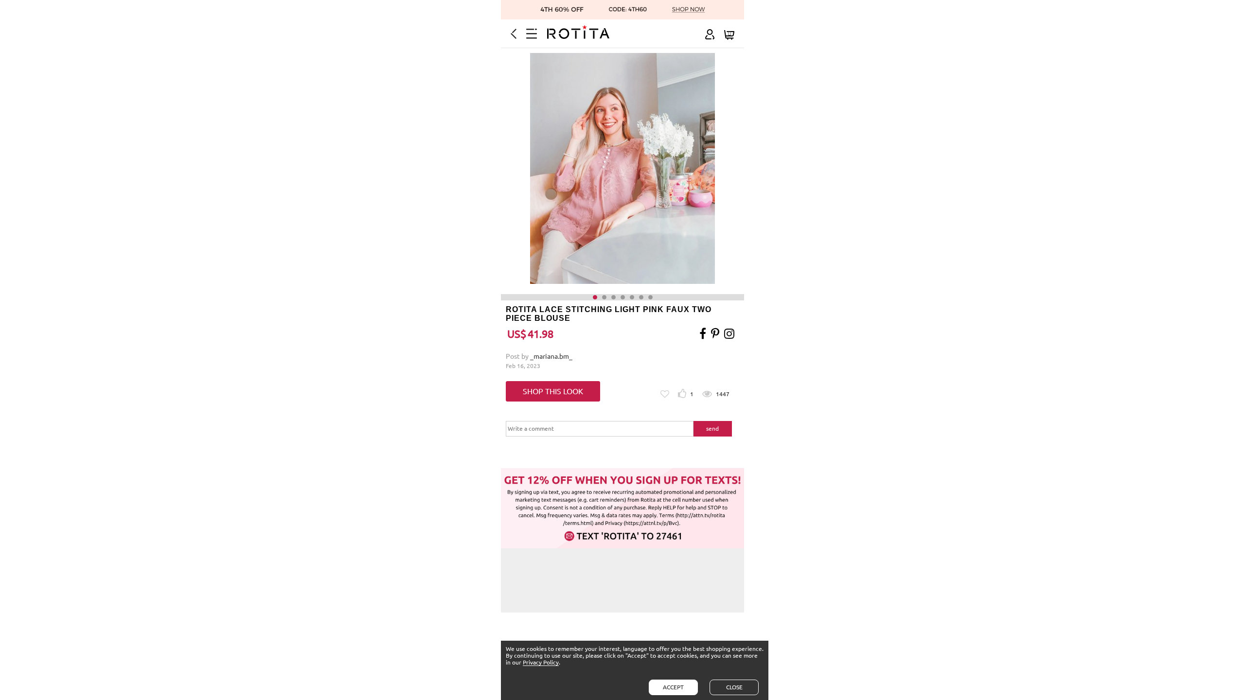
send (712, 428)
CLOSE (734, 687)
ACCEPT (673, 687)
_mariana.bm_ (551, 356)
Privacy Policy (541, 662)
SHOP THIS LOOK (553, 391)
